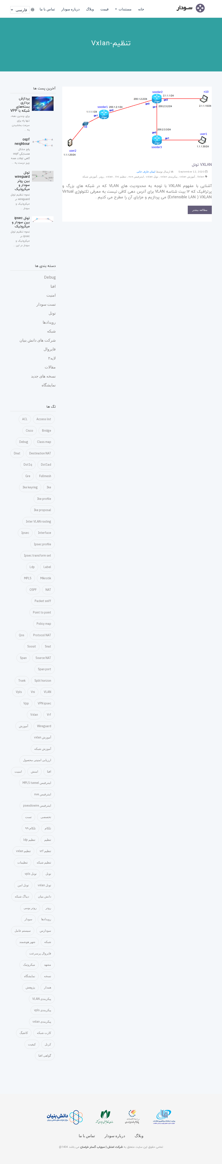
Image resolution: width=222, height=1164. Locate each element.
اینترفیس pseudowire (37, 805)
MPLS (27, 578)
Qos (21, 635)
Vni (117, 176)
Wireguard (44, 726)
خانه (141, 9)
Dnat (17, 453)
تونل (52, 313)
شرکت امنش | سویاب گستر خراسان (101, 1147)
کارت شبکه (44, 1033)
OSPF (33, 590)
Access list (43, 419)
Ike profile (44, 499)
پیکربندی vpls (42, 1010)
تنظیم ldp (29, 840)
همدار (47, 987)
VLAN (47, 692)
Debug (50, 277)
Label (47, 567)
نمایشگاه (49, 385)
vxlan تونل (202, 165)
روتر (101, 176)
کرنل (48, 1044)
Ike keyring (30, 487)
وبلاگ (90, 9)
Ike (49, 487)
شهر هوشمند (27, 942)
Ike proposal (42, 510)
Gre (27, 476)
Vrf (49, 715)
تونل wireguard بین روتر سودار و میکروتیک (22, 181)
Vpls (19, 692)
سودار (28, 919)
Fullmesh (45, 476)
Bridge (46, 431)
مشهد (47, 965)
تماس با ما (47, 9)
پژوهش (30, 987)
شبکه (51, 331)
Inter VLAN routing (38, 521)
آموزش (23, 726)
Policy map (44, 624)
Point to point (42, 612)
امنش (34, 771)
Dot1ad (46, 465)
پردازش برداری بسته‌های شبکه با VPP (20, 104)
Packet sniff (43, 601)
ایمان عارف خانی (146, 171)
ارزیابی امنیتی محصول (37, 760)
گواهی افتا (44, 1055)
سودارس (45, 931)
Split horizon (42, 681)
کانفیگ (24, 1033)
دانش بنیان (44, 896)
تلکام (48, 828)
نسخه (47, 976)
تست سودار (46, 304)
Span (23, 658)
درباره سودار (70, 9)
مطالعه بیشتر (199, 209)
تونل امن (23, 885)
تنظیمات (22, 862)
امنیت (51, 295)
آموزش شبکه (89, 176)
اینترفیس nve (136, 176)
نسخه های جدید (43, 376)
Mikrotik (45, 578)
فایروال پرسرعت (40, 953)
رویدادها (49, 322)
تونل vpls (31, 874)
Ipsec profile (42, 544)
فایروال (50, 349)
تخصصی (46, 817)
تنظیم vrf (45, 851)
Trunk (22, 681)
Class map (44, 442)
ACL (25, 419)
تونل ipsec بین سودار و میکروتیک (21, 222)
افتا (53, 286)
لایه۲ (52, 358)
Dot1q (28, 465)
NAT (48, 590)
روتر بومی (30, 908)
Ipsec (25, 533)
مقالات (50, 367)
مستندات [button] (125, 9)
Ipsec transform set (37, 555)
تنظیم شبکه (44, 862)
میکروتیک (29, 965)
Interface (44, 533)
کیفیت (32, 1044)
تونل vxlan (152, 176)
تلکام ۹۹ (30, 828)
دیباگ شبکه (22, 896)
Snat (48, 646)
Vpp (26, 703)
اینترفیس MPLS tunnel (37, 783)
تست (28, 817)
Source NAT (43, 658)
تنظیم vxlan (23, 851)
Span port (44, 669)
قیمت (104, 9)
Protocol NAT (42, 635)
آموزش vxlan (187, 176)
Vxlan (200, 176)
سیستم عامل (23, 931)
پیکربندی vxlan (168, 176)
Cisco (29, 431)
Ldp (32, 567)
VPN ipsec (44, 703)
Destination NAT (40, 453)
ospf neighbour (22, 141)
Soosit (31, 646)
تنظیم (47, 840)
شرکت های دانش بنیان (38, 340)
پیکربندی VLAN (41, 999)
